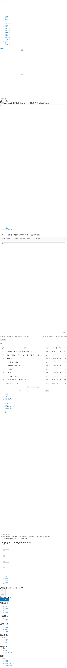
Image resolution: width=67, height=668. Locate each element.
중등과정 (7, 30)
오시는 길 (5, 394)
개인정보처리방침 (8, 399)
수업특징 (5, 25)
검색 (47, 390)
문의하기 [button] (2, 48)
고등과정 (7, 32)
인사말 (6, 18)
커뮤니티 (5, 41)
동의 (6, 597)
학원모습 (7, 19)
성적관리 (7, 39)
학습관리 (5, 34)
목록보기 (3, 339)
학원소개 (5, 16)
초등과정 (7, 28)
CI (5, 21)
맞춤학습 (7, 35)
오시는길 (7, 23)
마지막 (37, 387)
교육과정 (5, 26)
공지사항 (7, 43)
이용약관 (5, 396)
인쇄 (64, 332)
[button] (33, 605)
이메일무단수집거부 (8, 398)
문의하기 (7, 44)
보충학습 (7, 37)
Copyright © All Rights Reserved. (16, 542)
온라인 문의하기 (7, 229)
